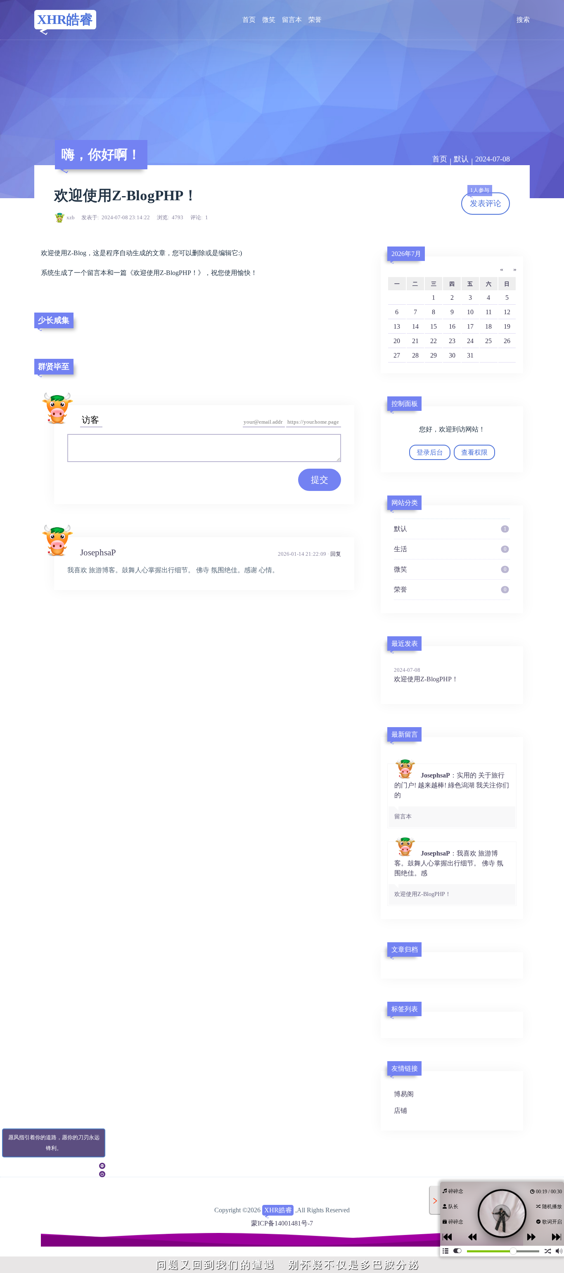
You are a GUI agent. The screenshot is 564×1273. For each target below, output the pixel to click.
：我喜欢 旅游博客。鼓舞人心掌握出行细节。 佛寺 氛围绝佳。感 (448, 874)
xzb (70, 217)
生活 (450, 548)
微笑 (268, 19)
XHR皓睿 (65, 19)
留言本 (292, 19)
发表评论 (485, 200)
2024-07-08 (492, 159)
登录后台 (430, 452)
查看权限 (474, 452)
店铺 (400, 1110)
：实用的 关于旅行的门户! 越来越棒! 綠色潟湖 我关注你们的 (451, 796)
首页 (249, 19)
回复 (335, 554)
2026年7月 (406, 253)
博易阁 (404, 1094)
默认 (461, 159)
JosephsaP (98, 552)
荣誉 (315, 19)
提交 (319, 479)
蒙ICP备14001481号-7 (282, 1223)
